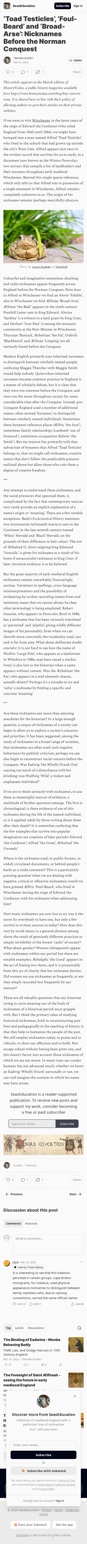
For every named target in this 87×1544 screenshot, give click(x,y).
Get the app (64, 1525)
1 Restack (30, 1165)
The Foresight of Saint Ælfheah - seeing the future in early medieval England (31, 1380)
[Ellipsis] (81, 1262)
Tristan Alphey (24, 58)
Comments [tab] (13, 1223)
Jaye (16, 1262)
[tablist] (21, 1223)
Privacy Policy (46, 1489)
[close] (74, 1396)
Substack (22, 1535)
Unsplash (62, 267)
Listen (77, 60)
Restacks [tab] (31, 1223)
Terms (58, 1510)
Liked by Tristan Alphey (30, 1267)
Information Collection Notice (56, 1484)
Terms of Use (66, 1480)
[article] (43, 1352)
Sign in (78, 6)
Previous (16, 1194)
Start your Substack (32, 1525)
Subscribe (62, 6)
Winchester (41, 120)
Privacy (47, 1510)
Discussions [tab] (36, 1328)
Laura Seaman (41, 267)
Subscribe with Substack (46, 1471)
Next (72, 1194)
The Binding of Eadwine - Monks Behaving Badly (31, 1342)
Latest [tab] (19, 1328)
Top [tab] (8, 1328)
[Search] (79, 1328)
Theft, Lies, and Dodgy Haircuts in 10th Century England (31, 1352)
